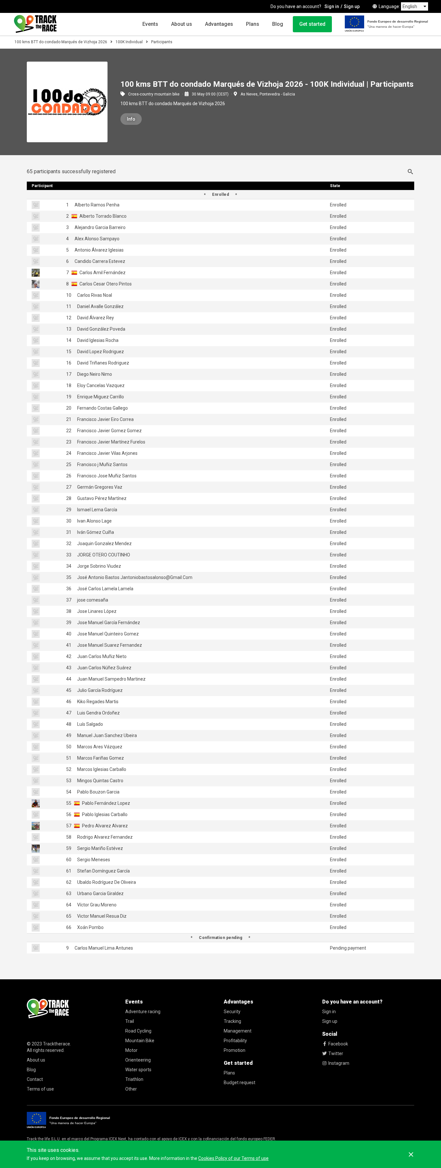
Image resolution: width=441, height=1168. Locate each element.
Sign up (352, 6)
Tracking (232, 1021)
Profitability (235, 1040)
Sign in (331, 6)
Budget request (239, 1082)
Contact (35, 1079)
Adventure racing (142, 1011)
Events (150, 24)
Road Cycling (138, 1030)
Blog (277, 24)
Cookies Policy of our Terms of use (233, 1158)
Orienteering (138, 1060)
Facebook (338, 1043)
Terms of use (40, 1089)
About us (181, 24)
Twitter (335, 1053)
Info (131, 119)
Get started (312, 24)
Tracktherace (56, 1043)
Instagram (338, 1063)
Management (237, 1030)
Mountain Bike (139, 1040)
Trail (129, 1021)
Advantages (219, 24)
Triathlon (134, 1079)
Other (131, 1089)
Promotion (234, 1050)
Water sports (138, 1069)
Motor (131, 1050)
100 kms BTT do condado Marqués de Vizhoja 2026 (61, 42)
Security (232, 1011)
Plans (252, 24)
